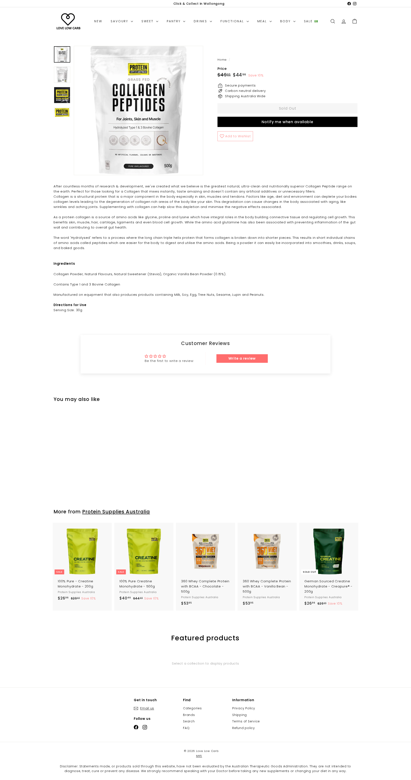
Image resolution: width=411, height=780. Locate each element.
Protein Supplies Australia (116, 511)
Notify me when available (287, 121)
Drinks (201, 21)
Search (189, 721)
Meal (262, 21)
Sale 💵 (311, 21)
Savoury (120, 21)
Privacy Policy (243, 708)
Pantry (174, 21)
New (98, 21)
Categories (192, 708)
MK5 (199, 756)
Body (286, 21)
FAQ (186, 728)
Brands (189, 715)
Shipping (239, 715)
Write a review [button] (242, 358)
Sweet (148, 21)
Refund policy (243, 728)
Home (222, 59)
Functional (233, 21)
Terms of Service (246, 721)
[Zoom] (138, 110)
